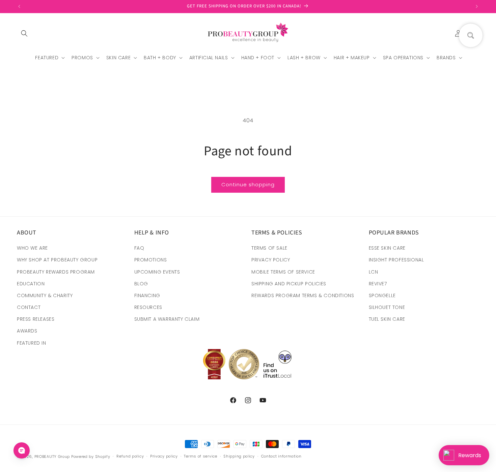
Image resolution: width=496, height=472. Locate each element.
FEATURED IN (31, 343)
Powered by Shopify (90, 456)
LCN (373, 272)
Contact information (281, 456)
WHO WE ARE (32, 248)
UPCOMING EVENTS (157, 272)
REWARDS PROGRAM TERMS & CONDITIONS (302, 295)
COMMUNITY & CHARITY (45, 295)
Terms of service (200, 456)
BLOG (141, 283)
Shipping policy (239, 456)
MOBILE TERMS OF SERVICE (283, 272)
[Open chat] (21, 450)
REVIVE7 (378, 283)
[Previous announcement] (19, 6)
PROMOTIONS (150, 259)
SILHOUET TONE (387, 307)
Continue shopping (248, 184)
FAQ (139, 248)
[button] (24, 33)
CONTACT (28, 307)
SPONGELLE (382, 295)
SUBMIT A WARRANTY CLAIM (167, 319)
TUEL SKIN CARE (387, 319)
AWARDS (27, 330)
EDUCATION (31, 283)
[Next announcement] (476, 6)
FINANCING (147, 295)
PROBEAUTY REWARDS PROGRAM (56, 272)
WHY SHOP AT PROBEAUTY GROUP (57, 259)
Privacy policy (164, 456)
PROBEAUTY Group (52, 456)
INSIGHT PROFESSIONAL (396, 259)
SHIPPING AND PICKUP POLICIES (288, 283)
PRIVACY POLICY (270, 259)
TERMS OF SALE (269, 248)
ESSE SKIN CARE (387, 248)
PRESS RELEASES (35, 319)
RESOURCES (148, 307)
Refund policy (130, 456)
